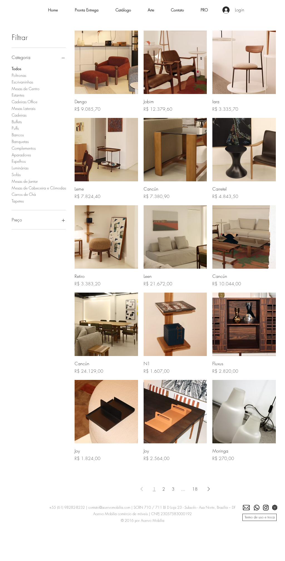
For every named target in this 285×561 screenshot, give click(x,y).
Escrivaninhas (22, 82)
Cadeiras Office (24, 101)
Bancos (18, 134)
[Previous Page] (141, 489)
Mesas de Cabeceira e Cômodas (39, 188)
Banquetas (20, 141)
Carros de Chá (24, 194)
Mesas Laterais (23, 108)
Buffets (17, 121)
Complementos (24, 148)
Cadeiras (19, 115)
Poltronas (19, 75)
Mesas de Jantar (25, 181)
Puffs (15, 128)
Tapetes (18, 201)
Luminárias (20, 167)
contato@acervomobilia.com (109, 507)
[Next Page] (208, 489)
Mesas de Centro (26, 88)
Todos (16, 68)
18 (195, 489)
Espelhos (19, 161)
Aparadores (21, 154)
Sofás (16, 174)
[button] (123, 10)
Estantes (18, 95)
